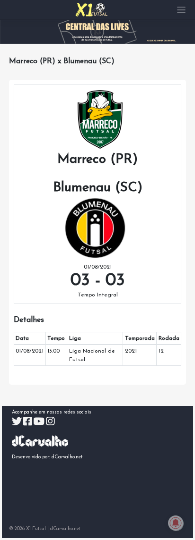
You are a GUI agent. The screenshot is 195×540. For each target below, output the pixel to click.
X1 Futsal (36, 529)
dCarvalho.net (67, 457)
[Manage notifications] (175, 523)
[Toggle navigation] (181, 10)
